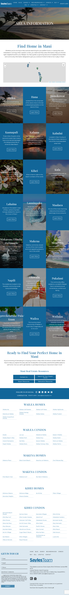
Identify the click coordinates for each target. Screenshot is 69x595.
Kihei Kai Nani (40, 532)
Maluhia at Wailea (8, 414)
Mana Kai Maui (7, 523)
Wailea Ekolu (23, 444)
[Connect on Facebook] (45, 392)
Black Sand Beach (24, 460)
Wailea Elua (39, 437)
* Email (3, 563)
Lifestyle (41, 554)
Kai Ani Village (7, 532)
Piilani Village (57, 493)
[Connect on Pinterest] (51, 392)
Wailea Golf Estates (25, 409)
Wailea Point (23, 437)
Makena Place (7, 460)
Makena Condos (34, 472)
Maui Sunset (40, 529)
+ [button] (5, 64)
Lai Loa (21, 434)
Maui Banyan (7, 526)
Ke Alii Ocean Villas (25, 523)
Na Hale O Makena (42, 476)
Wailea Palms (57, 444)
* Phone (3, 567)
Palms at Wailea (58, 441)
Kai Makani (6, 536)
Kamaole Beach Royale (7, 513)
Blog (20, 2)
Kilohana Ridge (23, 493)
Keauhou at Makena (42, 460)
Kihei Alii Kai (56, 514)
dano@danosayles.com (45, 395)
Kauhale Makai (7, 529)
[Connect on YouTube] (48, 392)
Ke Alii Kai (39, 493)
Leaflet (50, 81)
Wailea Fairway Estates (24, 413)
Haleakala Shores (41, 520)
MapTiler (53, 81)
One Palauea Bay (58, 460)
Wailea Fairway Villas (42, 444)
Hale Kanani (56, 532)
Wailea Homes (34, 404)
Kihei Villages (23, 536)
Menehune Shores (24, 529)
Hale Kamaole (23, 526)
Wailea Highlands (58, 409)
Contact (48, 554)
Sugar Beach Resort (25, 532)
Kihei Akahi (39, 523)
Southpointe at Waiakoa (40, 536)
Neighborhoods (51, 551)
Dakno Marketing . (49, 587)
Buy (31, 554)
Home (15, 2)
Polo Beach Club (8, 476)
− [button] (5, 66)
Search (42, 551)
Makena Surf (23, 476)
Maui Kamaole (57, 523)
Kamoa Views (23, 514)
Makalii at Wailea (41, 434)
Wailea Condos (34, 430)
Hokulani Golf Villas (25, 520)
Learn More (11, 111)
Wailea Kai (6, 409)
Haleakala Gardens (58, 517)
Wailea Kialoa (40, 414)
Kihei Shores (6, 520)
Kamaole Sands (57, 520)
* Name (3, 558)
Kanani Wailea (40, 441)
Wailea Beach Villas (8, 437)
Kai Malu (22, 441)
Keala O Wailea (57, 434)
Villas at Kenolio (7, 539)
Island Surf (39, 517)
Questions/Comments (7, 571)
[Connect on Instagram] (36, 392)
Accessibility (40, 585)
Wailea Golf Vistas (41, 409)
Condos (60, 551)
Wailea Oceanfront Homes (8, 417)
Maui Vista (56, 526)
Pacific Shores (40, 526)
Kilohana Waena (8, 493)
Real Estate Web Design (36, 587)
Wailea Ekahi (57, 437)
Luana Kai (56, 536)
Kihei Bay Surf (7, 517)
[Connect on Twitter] (39, 392)
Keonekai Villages (41, 514)
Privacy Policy (33, 585)
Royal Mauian (23, 539)
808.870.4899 (32, 395)
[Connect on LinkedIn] (42, 392)
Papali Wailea (7, 444)
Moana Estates (23, 496)
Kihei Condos (34, 507)
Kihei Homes (34, 488)
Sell (35, 554)
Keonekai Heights (8, 496)
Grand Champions (8, 441)
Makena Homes (34, 455)
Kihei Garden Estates (25, 517)
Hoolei (4, 434)
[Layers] (63, 64)
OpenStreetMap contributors (60, 81)
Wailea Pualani (57, 414)
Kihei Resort (56, 529)
